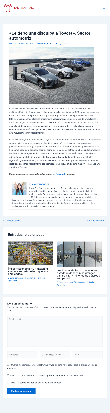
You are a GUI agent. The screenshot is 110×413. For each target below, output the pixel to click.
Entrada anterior (12, 221)
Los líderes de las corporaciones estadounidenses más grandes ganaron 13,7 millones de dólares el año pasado (79, 274)
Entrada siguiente (97, 221)
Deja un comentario (18, 43)
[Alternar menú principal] (104, 8)
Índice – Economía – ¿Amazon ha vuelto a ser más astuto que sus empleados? (28, 271)
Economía (30, 278)
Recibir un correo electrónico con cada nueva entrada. (36, 382)
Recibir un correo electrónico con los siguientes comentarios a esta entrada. (46, 375)
